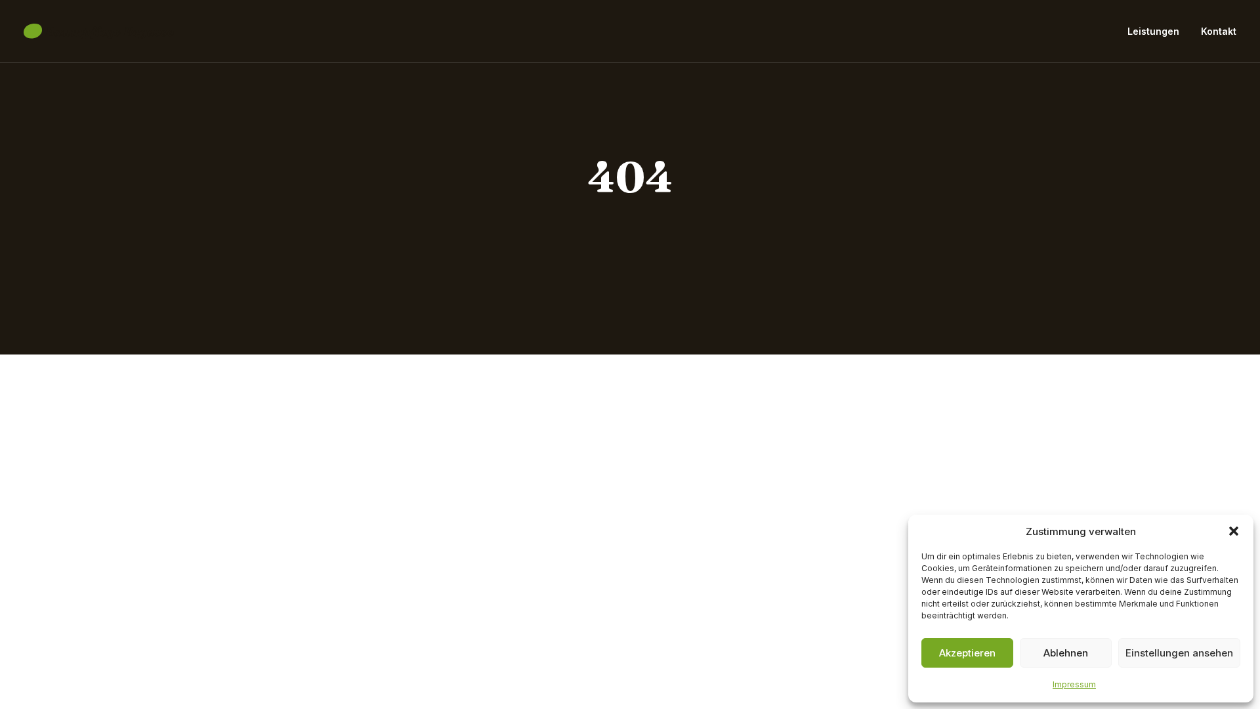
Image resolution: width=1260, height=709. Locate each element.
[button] (1233, 531)
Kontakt (1218, 31)
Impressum (1074, 684)
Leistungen (1153, 31)
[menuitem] (1157, 31)
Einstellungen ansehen (1179, 653)
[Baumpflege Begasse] (99, 31)
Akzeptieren (967, 653)
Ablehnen (1065, 653)
